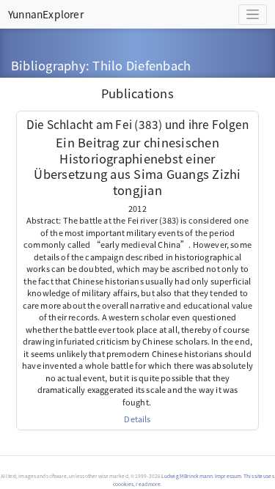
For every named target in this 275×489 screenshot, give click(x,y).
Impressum (228, 475)
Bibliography (48, 65)
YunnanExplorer (46, 14)
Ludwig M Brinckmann (187, 475)
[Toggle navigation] (252, 14)
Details (137, 418)
